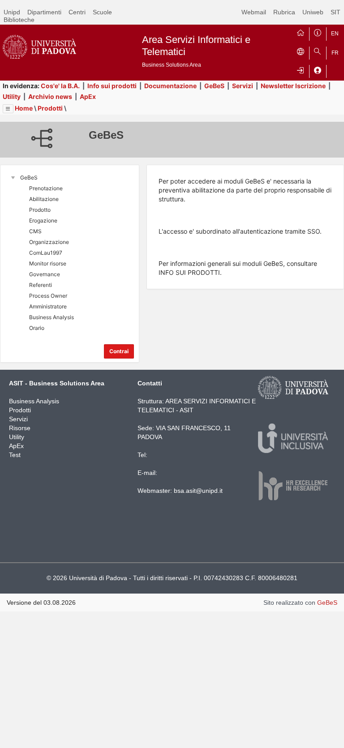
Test (15, 454)
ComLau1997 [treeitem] (45, 252)
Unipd (12, 12)
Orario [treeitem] (36, 328)
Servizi (242, 86)
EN (335, 33)
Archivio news (50, 96)
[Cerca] (317, 51)
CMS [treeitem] (35, 231)
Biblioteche (19, 19)
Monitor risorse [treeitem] (47, 263)
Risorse (19, 428)
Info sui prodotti (112, 86)
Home (24, 108)
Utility (12, 96)
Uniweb (312, 12)
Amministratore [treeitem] (48, 306)
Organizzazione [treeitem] (49, 242)
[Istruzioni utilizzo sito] (317, 31)
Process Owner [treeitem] (48, 295)
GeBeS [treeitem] (29, 177)
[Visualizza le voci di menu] (8, 108)
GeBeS (214, 86)
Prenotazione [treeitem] (46, 188)
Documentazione (170, 86)
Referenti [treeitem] (40, 285)
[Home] (300, 31)
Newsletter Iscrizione (293, 86)
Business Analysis (34, 401)
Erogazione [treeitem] (43, 220)
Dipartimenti (44, 12)
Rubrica (284, 12)
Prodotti (50, 108)
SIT (335, 12)
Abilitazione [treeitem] (44, 199)
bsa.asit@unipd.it (198, 490)
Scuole (102, 12)
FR (335, 53)
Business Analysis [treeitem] (51, 317)
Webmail (253, 12)
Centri (77, 12)
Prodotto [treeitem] (40, 209)
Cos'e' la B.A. (60, 86)
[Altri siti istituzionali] (300, 51)
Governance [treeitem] (44, 274)
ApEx (88, 96)
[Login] (300, 69)
